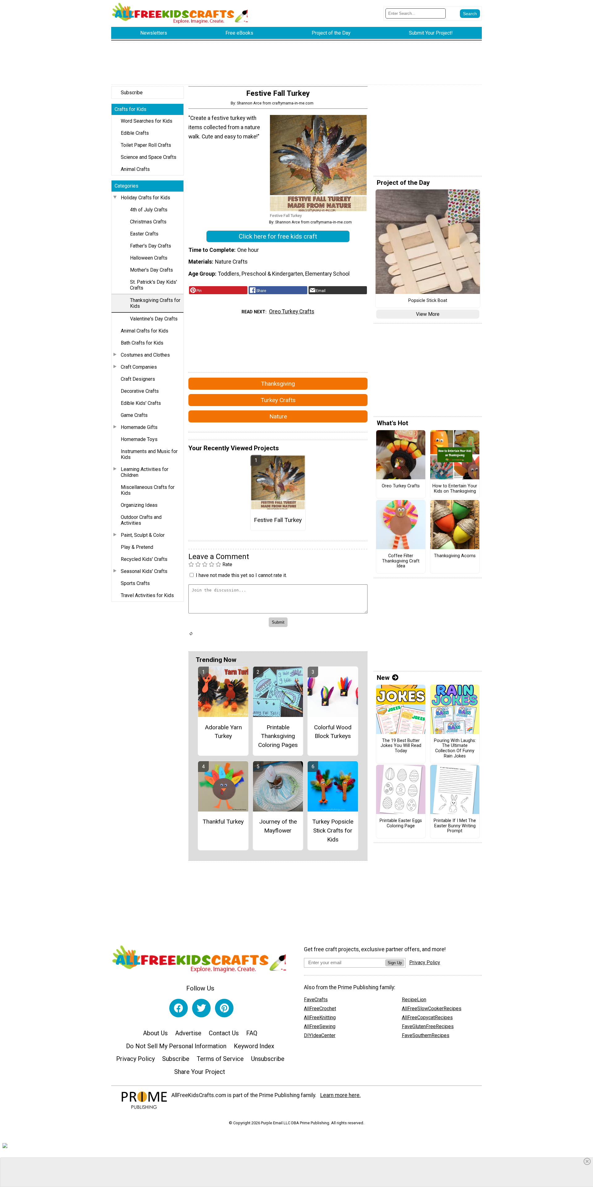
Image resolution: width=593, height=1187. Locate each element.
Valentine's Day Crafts (154, 319)
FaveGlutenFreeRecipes (428, 1026)
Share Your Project (199, 1071)
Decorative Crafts (140, 391)
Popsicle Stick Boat (427, 300)
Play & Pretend (137, 547)
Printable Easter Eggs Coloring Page (401, 823)
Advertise (188, 1033)
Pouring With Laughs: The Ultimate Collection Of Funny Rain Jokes (455, 748)
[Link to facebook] (178, 1008)
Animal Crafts (135, 169)
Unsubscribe (267, 1058)
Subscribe (132, 92)
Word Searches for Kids (146, 121)
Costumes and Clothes (145, 355)
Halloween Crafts (148, 258)
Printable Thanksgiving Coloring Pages (278, 736)
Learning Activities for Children (144, 472)
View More (427, 314)
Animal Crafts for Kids (144, 331)
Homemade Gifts (139, 427)
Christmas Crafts (148, 222)
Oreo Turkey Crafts (291, 311)
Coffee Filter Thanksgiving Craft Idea (400, 561)
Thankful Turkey (223, 821)
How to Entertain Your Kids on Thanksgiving (454, 489)
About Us (155, 1033)
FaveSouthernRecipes (425, 1035)
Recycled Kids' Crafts (144, 559)
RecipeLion (414, 1000)
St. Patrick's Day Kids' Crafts (153, 285)
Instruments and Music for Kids (149, 454)
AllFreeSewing (319, 1026)
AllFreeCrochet (320, 1008)
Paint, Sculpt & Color (143, 535)
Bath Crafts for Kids (142, 343)
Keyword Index (254, 1046)
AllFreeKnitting (320, 1017)
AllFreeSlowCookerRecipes (431, 1008)
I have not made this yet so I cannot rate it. (241, 575)
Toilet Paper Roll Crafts (146, 145)
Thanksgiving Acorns (455, 555)
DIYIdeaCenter (319, 1035)
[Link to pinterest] (224, 1008)
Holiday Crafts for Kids (145, 198)
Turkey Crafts (278, 400)
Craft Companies (139, 367)
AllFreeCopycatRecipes (427, 1017)
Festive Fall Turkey (278, 520)
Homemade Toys (139, 439)
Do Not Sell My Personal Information (176, 1046)
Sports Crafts (135, 583)
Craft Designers (138, 379)
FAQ (251, 1033)
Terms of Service (220, 1058)
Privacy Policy (135, 1058)
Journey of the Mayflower (278, 826)
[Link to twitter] (201, 1008)
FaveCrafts (316, 1000)
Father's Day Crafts (150, 246)
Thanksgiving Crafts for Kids (155, 303)
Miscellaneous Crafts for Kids (148, 490)
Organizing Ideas (139, 505)
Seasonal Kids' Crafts (144, 571)
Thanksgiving (278, 383)
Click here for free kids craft (278, 236)
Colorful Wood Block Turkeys (332, 732)
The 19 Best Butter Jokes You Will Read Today (401, 745)
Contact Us (224, 1033)
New (383, 677)
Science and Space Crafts (148, 157)
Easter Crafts (144, 234)
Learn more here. (340, 1095)
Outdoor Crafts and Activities (141, 520)
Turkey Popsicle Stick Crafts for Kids (332, 830)
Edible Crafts (135, 133)
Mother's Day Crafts (151, 270)
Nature (278, 416)
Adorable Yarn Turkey (223, 732)
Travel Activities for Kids (147, 595)
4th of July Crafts (148, 210)
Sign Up (395, 962)
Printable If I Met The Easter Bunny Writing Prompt (455, 825)
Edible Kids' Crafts (141, 403)
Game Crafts (134, 415)
